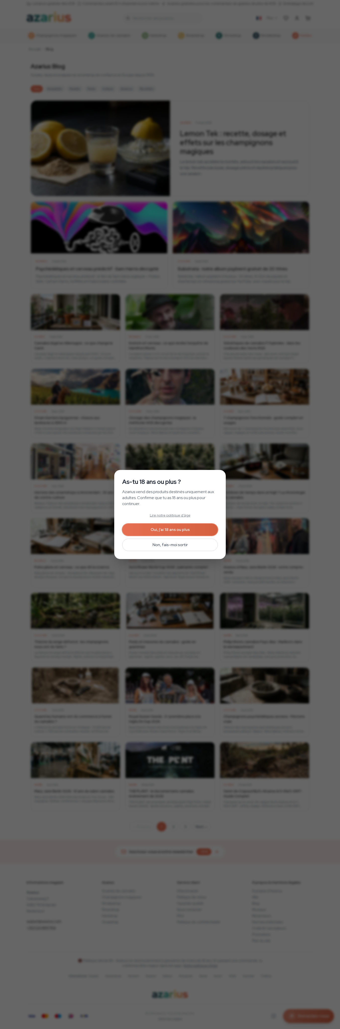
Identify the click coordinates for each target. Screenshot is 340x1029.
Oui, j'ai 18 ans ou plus (170, 529)
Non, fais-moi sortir (170, 544)
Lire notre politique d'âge (170, 515)
